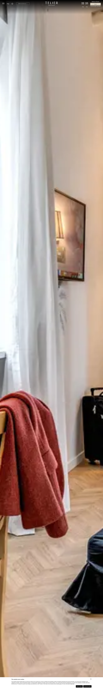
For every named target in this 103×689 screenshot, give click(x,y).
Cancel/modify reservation (95, 6)
